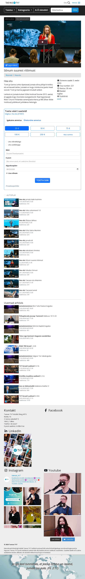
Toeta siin (42, 180)
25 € (17, 128)
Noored (9, 75)
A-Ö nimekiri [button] (41, 9)
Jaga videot (12, 65)
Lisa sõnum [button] (12, 173)
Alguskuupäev (11, 166)
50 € (42, 128)
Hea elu (18, 75)
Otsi (75, 10)
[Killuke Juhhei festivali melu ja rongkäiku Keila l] (32, 515)
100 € (16, 134)
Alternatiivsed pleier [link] (22, 19)
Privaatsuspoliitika (12, 186)
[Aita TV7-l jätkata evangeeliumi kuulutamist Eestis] (13, 496)
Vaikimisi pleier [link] (9, 19)
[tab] (14, 120)
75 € (68, 128)
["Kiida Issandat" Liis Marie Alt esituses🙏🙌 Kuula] (13, 515)
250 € (42, 134)
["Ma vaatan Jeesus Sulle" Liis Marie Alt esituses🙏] (32, 496)
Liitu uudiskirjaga (14, 145)
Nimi (8, 150)
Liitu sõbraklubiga (14, 142)
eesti (59, 99)
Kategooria (24, 9)
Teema (9, 9)
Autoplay (11, 195)
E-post (8, 158)
